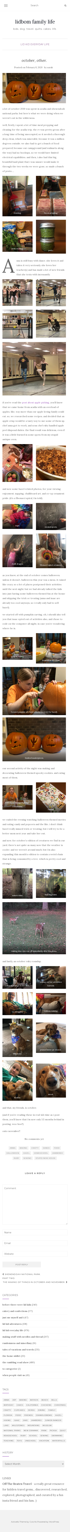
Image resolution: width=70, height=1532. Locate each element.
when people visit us (13, 1375)
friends (28, 1415)
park (44, 1430)
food (57, 1148)
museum (47, 1425)
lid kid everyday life (35, 44)
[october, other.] (34, 88)
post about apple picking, (36, 402)
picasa (53, 1430)
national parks (12, 1430)
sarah (50, 67)
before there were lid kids (16, 1304)
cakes (20, 1405)
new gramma (31, 1430)
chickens (46, 1405)
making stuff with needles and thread (22, 1336)
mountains (33, 1425)
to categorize (9, 1368)
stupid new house (46, 1158)
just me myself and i (13, 1317)
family (52, 1410)
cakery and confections (14, 1311)
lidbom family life (35, 21)
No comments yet (34, 1139)
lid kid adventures (12, 1323)
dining (41, 1410)
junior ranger (53, 1420)
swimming (57, 1436)
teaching (9, 1441)
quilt (63, 1430)
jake (25, 1420)
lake (6, 1425)
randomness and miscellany (17, 1343)
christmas (60, 1405)
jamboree (57, 1153)
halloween (13, 1153)
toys (19, 1441)
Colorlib (33, 1521)
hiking (7, 1420)
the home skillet (11, 1355)
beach (45, 1400)
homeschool (41, 1153)
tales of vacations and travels (18, 1349)
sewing (27, 1158)
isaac (17, 1420)
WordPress (54, 1521)
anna (12, 1148)
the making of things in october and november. (34, 1282)
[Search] (65, 5)
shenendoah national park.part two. (21, 1276)
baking (23, 1148)
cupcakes (19, 1410)
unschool (30, 1441)
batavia (34, 1400)
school (33, 1436)
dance (46, 1148)
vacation (44, 1441)
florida (8, 1415)
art (14, 1400)
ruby (16, 1158)
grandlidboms (44, 1415)
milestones (18, 1425)
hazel (26, 1153)
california (32, 1405)
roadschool (10, 1436)
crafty (35, 1148)
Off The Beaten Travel (17, 1484)
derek (31, 1410)
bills (54, 1400)
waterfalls (58, 1441)
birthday (9, 1405)
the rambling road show (15, 1362)
